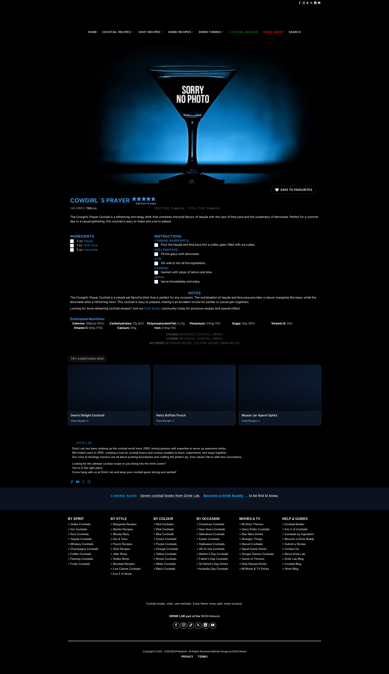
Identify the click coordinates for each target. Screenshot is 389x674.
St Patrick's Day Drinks (213, 563)
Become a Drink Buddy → (225, 496)
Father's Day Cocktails (213, 558)
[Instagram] (89, 482)
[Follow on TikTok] (307, 3)
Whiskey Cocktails (81, 544)
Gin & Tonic (120, 539)
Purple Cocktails (166, 544)
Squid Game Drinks (254, 548)
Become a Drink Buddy (299, 539)
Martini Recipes (123, 529)
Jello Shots (120, 554)
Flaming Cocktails (81, 558)
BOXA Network (210, 616)
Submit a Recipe (295, 544)
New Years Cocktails (212, 529)
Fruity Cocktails (80, 563)
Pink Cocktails (165, 529)
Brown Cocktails (166, 558)
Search (295, 32)
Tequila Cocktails (81, 539)
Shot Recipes (149, 32)
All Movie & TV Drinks (255, 568)
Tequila (88, 241)
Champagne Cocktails (84, 548)
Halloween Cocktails (212, 544)
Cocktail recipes (116, 32)
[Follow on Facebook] (299, 3)
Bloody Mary (121, 534)
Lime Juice (90, 245)
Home (92, 32)
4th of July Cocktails (211, 548)
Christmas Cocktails (211, 524)
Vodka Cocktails (80, 524)
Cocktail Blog (293, 563)
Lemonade (90, 249)
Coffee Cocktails (80, 554)
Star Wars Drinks (252, 534)
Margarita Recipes (125, 524)
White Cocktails (166, 563)
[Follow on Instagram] (303, 3)
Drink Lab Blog (294, 558)
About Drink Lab (294, 554)
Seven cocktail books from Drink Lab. (170, 496)
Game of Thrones (253, 558)
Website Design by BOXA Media (228, 651)
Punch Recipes (122, 544)
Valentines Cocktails (211, 534)
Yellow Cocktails (166, 554)
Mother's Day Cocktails (213, 554)
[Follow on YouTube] (319, 3)
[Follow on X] (311, 3)
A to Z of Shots (122, 573)
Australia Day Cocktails (213, 568)
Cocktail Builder (295, 524)
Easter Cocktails (209, 539)
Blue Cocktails (165, 534)
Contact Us (292, 548)
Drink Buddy (152, 308)
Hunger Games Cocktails (258, 554)
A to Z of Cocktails (296, 529)
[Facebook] (72, 482)
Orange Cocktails (167, 548)
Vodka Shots (121, 558)
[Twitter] (83, 482)
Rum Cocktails (79, 534)
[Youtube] (77, 482)
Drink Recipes (179, 32)
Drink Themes (210, 32)
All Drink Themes (252, 524)
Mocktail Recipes (124, 563)
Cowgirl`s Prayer (100, 200)
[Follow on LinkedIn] (315, 3)
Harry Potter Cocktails (256, 529)
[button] (134, 198)
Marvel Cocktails (252, 544)
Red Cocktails (165, 524)
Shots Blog (291, 568)
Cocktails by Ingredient (299, 534)
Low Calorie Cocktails (127, 568)
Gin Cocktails (78, 529)
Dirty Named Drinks (254, 563)
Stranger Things (252, 539)
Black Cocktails (165, 568)
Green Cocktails (166, 539)
